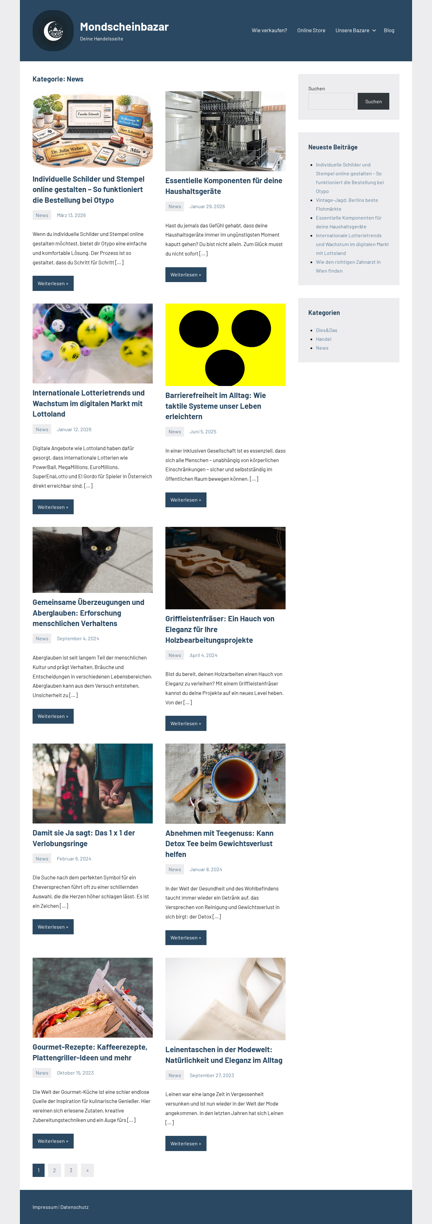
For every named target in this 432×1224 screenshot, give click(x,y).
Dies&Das (326, 330)
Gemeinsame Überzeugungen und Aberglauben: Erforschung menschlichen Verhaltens (89, 612)
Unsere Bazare (352, 30)
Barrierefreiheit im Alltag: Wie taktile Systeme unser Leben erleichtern (215, 405)
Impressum (45, 1207)
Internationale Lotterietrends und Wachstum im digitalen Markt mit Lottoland (89, 403)
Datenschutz (74, 1207)
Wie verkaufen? (269, 30)
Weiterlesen (51, 283)
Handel (323, 339)
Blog (389, 30)
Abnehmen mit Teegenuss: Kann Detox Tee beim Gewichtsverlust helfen (219, 843)
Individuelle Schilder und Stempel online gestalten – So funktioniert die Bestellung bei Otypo (89, 189)
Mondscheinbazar (124, 26)
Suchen (316, 88)
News (42, 215)
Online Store (311, 30)
